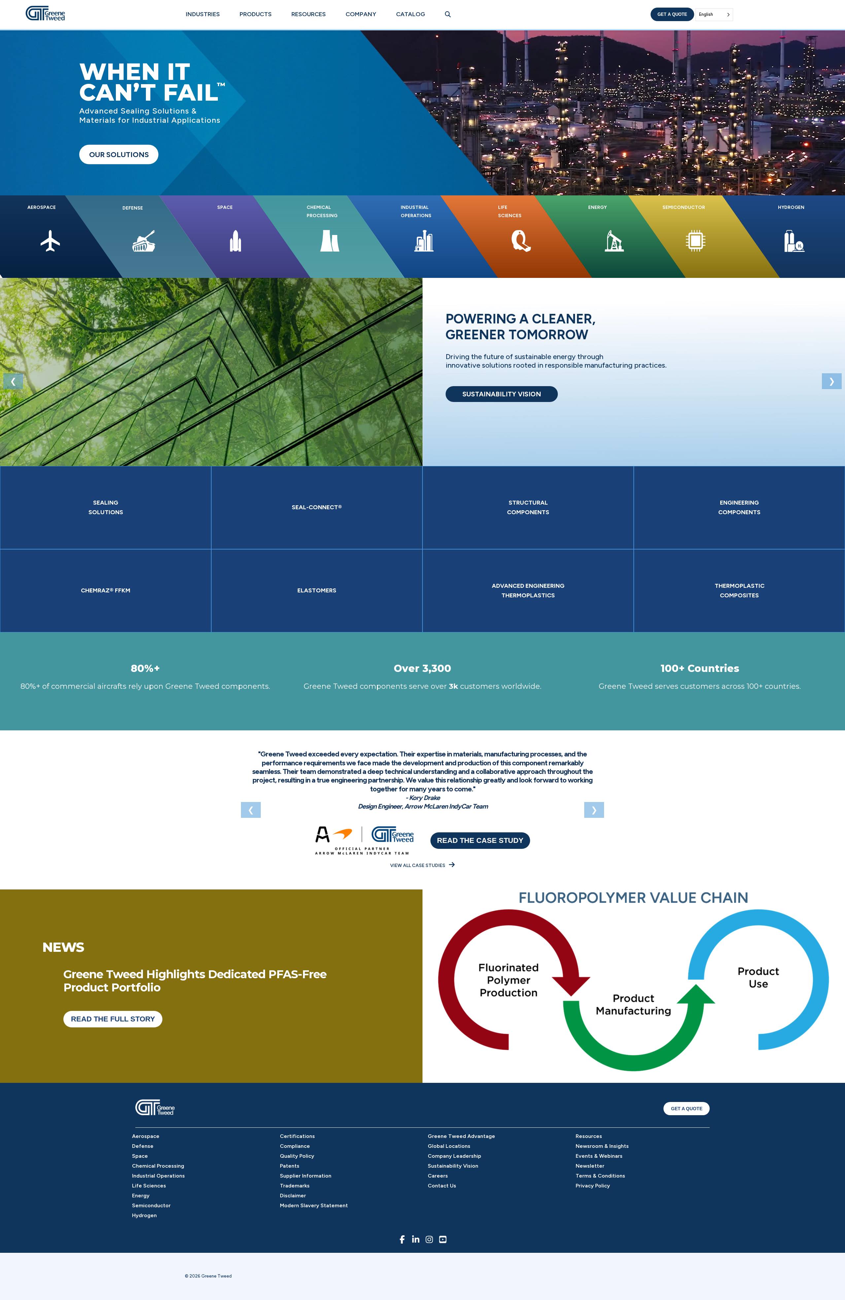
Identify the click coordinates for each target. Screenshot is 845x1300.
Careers (438, 1176)
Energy (141, 1195)
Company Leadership (454, 1156)
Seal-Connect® (317, 507)
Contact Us (442, 1186)
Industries (203, 14)
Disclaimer (293, 1195)
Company (361, 14)
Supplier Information (305, 1176)
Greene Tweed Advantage (461, 1136)
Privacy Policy (593, 1186)
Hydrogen (144, 1215)
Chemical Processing (158, 1166)
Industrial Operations (158, 1176)
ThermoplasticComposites (739, 590)
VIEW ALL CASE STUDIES (418, 865)
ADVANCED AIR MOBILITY (501, 394)
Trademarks (295, 1186)
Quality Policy (297, 1156)
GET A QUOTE (686, 1108)
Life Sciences (149, 1186)
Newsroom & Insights (602, 1146)
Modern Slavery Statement (314, 1205)
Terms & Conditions (600, 1176)
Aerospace (145, 1136)
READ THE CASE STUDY (480, 840)
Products (256, 14)
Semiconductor (151, 1205)
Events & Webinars (599, 1156)
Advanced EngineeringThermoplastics (528, 590)
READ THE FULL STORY (113, 1019)
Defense (142, 1146)
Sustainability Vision (453, 1166)
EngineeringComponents (739, 507)
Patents (289, 1166)
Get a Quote (672, 14)
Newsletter (590, 1166)
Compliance (295, 1146)
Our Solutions (119, 154)
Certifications (297, 1136)
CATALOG (410, 14)
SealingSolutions (105, 507)
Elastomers (316, 590)
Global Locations (449, 1146)
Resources (308, 14)
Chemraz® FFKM (105, 590)
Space (140, 1156)
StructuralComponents (528, 507)
